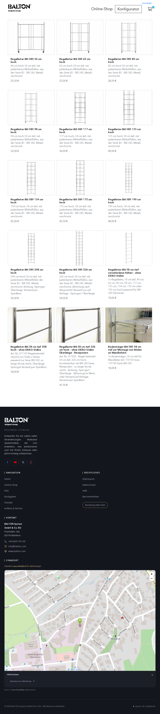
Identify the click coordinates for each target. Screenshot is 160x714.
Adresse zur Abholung (20, 681)
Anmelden (147, 3)
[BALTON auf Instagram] (31, 462)
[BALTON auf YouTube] (15, 462)
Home (7, 478)
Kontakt (8, 502)
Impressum (88, 478)
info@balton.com (17, 546)
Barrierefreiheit (90, 496)
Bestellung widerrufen (95, 505)
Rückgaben (10, 496)
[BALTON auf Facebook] (7, 462)
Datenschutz (89, 484)
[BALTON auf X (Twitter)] (23, 462)
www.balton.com (17, 551)
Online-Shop (102, 9)
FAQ (6, 490)
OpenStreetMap (18, 690)
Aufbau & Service (13, 508)
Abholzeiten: (13, 674)
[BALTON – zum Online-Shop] (16, 421)
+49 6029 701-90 (16, 541)
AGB (84, 490)
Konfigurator (128, 9)
